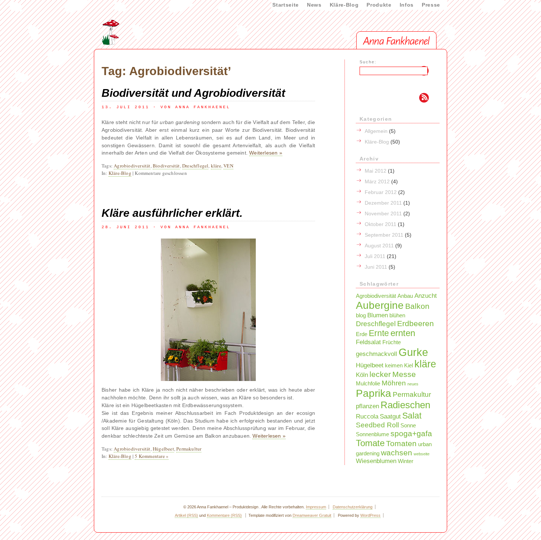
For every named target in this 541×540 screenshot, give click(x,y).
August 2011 (379, 245)
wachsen (396, 452)
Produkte (379, 5)
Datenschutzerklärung (352, 507)
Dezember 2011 (383, 203)
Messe (404, 374)
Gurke (413, 352)
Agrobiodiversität (132, 165)
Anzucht (425, 295)
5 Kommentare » (152, 456)
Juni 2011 (376, 267)
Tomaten (401, 443)
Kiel (408, 365)
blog (361, 315)
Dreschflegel (195, 165)
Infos (407, 5)
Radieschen (405, 404)
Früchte (391, 342)
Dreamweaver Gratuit (312, 515)
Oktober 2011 (380, 224)
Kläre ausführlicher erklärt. (172, 213)
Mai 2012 (375, 171)
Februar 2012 (381, 192)
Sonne (408, 425)
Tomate (370, 443)
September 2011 (384, 235)
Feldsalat (368, 342)
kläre (216, 165)
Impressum (316, 507)
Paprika (373, 393)
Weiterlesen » (265, 153)
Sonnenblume (372, 434)
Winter (405, 461)
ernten (402, 333)
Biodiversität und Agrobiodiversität (193, 93)
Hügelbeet (163, 448)
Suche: (368, 62)
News (314, 5)
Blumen (377, 315)
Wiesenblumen (376, 461)
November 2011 (383, 213)
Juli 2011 (375, 256)
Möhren (394, 383)
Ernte (379, 333)
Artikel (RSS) (186, 515)
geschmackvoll (376, 353)
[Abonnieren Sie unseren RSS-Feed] (387, 98)
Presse (431, 5)
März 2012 (377, 181)
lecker (380, 374)
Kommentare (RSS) (224, 515)
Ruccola (367, 416)
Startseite (285, 5)
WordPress (370, 515)
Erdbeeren (415, 323)
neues (412, 384)
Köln (362, 374)
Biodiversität (166, 165)
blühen (397, 315)
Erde (361, 334)
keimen (394, 365)
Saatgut (390, 416)
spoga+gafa (411, 433)
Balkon (417, 306)
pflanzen (367, 406)
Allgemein (376, 131)
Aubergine (380, 305)
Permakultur (188, 448)
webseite (421, 454)
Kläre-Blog (344, 5)
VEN (228, 165)
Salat (411, 415)
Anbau (405, 296)
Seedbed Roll (377, 425)
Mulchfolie (368, 384)
